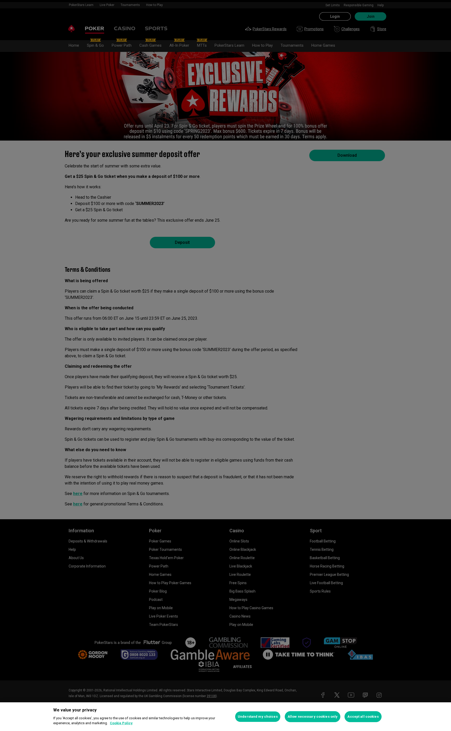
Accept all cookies (362, 716)
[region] (225, 716)
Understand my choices (258, 716)
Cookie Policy (121, 723)
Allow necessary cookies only (313, 716)
